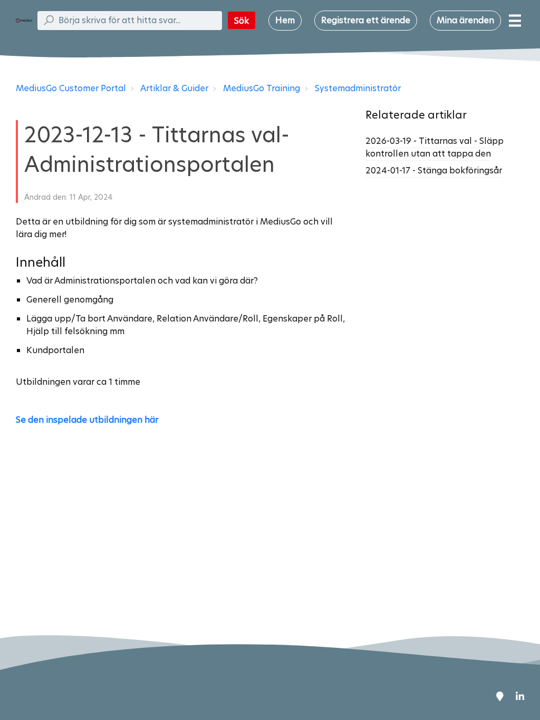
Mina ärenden (465, 20)
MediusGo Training (261, 88)
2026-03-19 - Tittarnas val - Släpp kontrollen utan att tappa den (434, 147)
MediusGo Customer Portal (71, 88)
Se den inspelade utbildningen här (87, 420)
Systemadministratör (358, 88)
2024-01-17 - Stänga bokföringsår (433, 170)
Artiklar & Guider (174, 88)
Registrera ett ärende (365, 20)
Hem (285, 20)
